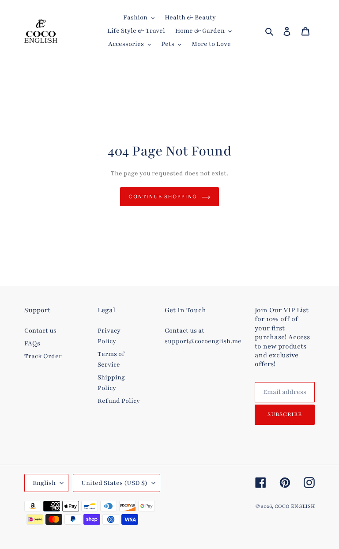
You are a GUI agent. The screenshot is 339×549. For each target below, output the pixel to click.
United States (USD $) (114, 483)
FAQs (32, 343)
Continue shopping (162, 196)
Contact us (40, 330)
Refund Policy (119, 401)
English (44, 483)
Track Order (43, 356)
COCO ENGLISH (295, 506)
